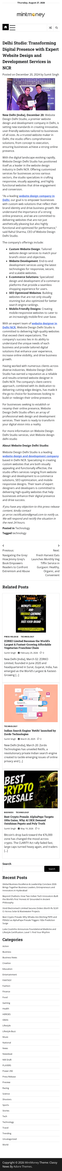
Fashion (6, 985)
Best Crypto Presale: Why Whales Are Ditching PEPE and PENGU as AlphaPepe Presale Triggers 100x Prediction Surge (29, 920)
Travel (5, 1127)
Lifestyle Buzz (9, 1031)
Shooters (6, 1099)
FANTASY (6, 980)
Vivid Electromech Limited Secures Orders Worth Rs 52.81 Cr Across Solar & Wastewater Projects (30, 910)
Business (8, 812)
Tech (4, 1116)
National (6, 1042)
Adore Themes (23, 1166)
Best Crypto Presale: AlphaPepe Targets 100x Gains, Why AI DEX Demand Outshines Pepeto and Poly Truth (29, 820)
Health (5, 1008)
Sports (5, 1104)
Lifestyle (6, 1025)
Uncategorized (9, 1138)
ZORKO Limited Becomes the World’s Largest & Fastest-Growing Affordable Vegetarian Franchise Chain (27, 644)
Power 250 (7, 1070)
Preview (6, 1082)
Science (6, 1093)
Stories (5, 1110)
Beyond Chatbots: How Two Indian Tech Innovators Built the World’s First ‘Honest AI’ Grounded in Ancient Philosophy (30, 899)
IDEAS (5, 1019)
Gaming (6, 1002)
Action (5, 946)
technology (19, 533)
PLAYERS (6, 1065)
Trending (6, 1133)
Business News (9, 957)
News (5, 1048)
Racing (5, 1088)
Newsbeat (7, 1053)
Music (5, 1036)
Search (6, 864)
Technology (22, 528)
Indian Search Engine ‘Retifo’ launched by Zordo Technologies (30, 732)
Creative (6, 963)
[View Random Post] (50, 28)
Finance (6, 991)
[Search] (56, 28)
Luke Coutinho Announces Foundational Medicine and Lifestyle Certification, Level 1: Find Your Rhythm (29, 931)
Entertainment (9, 974)
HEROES (6, 1014)
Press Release (11, 637)
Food (5, 997)
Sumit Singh (51, 74)
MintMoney (32, 1162)
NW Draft (7, 1059)
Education (7, 968)
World (5, 1144)
